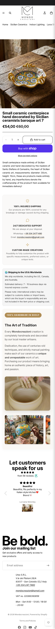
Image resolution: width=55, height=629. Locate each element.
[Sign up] (48, 565)
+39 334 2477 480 (33, 233)
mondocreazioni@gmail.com (30, 237)
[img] (27, 472)
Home (5, 24)
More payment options (27, 156)
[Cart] (51, 13)
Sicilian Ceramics (18, 24)
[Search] (10, 13)
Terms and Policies (27, 621)
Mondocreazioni (22, 614)
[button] (6, 493)
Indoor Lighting (37, 24)
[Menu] (3, 12)
